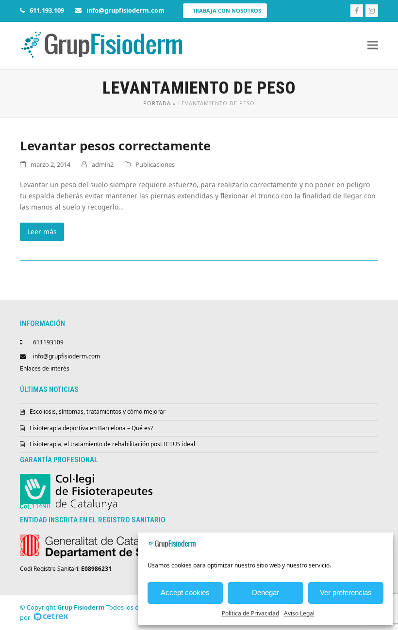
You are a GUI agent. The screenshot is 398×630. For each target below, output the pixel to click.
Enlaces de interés (44, 368)
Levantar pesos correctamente (115, 145)
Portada (157, 103)
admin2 (103, 164)
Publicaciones (155, 164)
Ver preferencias (346, 592)
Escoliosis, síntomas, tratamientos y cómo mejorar (98, 411)
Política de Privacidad (250, 613)
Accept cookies (185, 592)
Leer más (42, 231)
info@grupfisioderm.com (66, 356)
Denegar (265, 592)
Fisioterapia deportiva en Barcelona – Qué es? (91, 428)
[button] (372, 45)
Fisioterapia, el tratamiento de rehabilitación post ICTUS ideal (112, 444)
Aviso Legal (299, 613)
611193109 (48, 342)
